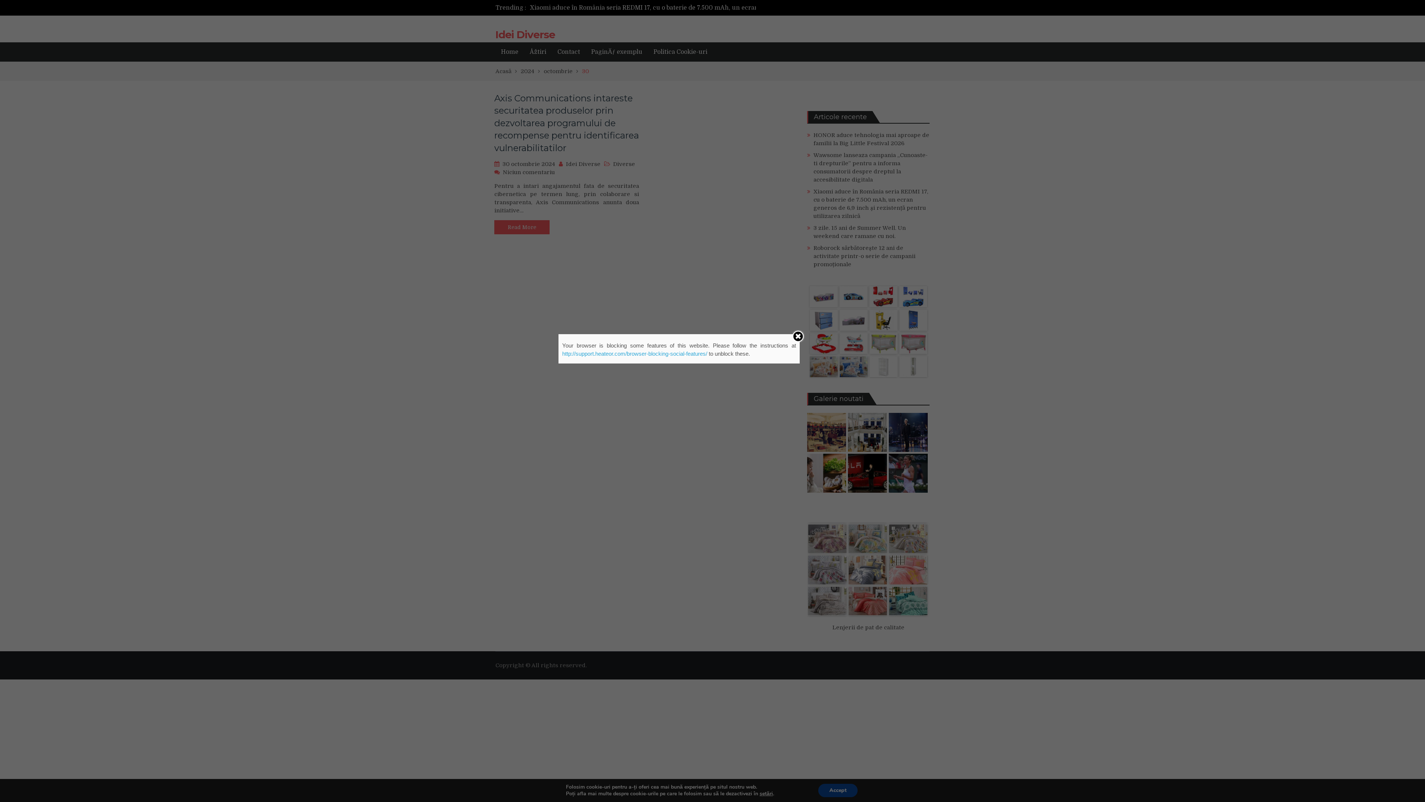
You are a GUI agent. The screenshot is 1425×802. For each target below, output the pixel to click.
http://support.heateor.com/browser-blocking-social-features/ (634, 354)
